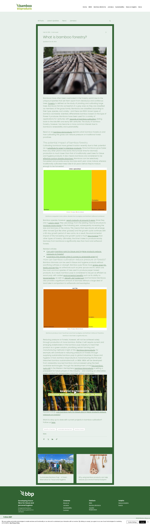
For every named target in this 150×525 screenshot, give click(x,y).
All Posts (41, 21)
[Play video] (75, 393)
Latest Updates (53, 21)
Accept (142, 522)
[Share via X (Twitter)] (48, 439)
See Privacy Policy (15, 523)
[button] (110, 20)
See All (110, 451)
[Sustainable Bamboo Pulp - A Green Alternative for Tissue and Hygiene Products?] (55, 464)
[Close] (148, 522)
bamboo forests (79, 429)
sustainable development (65, 429)
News (64, 21)
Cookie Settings (132, 522)
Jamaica (73, 21)
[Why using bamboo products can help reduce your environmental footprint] (94, 464)
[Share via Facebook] (44, 439)
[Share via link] (56, 439)
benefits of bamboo (49, 429)
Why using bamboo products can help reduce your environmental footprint (93, 478)
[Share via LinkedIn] (52, 439)
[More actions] (106, 32)
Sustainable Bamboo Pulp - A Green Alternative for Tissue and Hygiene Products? (53, 478)
